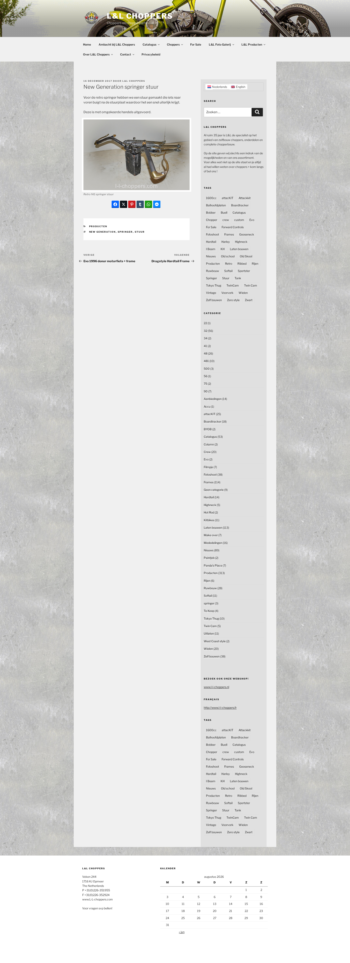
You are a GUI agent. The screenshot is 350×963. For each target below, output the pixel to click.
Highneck (241, 241)
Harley (225, 241)
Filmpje (208, 467)
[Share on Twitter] (123, 204)
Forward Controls (233, 227)
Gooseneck (246, 234)
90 (206, 391)
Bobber (211, 212)
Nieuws (211, 256)
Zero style (233, 300)
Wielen (243, 292)
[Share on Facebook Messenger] (156, 204)
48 (205, 353)
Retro (228, 263)
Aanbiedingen (213, 399)
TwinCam (232, 285)
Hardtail (211, 241)
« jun (182, 932)
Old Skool (246, 256)
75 (205, 383)
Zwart (248, 300)
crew (225, 220)
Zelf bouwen (214, 300)
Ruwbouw (212, 271)
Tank (238, 278)
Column (209, 444)
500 (207, 368)
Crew (207, 452)
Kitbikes (209, 520)
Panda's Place (213, 565)
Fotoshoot (212, 234)
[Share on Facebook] (115, 204)
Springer (125, 231)
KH (223, 249)
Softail (228, 271)
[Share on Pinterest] (132, 204)
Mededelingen (213, 542)
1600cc (211, 198)
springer (209, 603)
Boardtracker (240, 205)
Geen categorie (214, 489)
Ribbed (241, 263)
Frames (229, 234)
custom (239, 220)
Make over (211, 535)
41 (205, 346)
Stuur (140, 231)
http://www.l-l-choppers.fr (220, 707)
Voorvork (227, 292)
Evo (251, 220)
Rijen (255, 263)
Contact (125, 54)
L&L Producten (251, 44)
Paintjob (209, 557)
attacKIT (227, 198)
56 (205, 376)
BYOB (208, 429)
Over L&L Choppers (96, 54)
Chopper (211, 220)
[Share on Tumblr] (140, 204)
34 (205, 338)
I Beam (210, 249)
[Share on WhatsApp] (148, 204)
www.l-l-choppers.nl (216, 687)
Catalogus (149, 44)
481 (206, 361)
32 (205, 330)
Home (87, 44)
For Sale (195, 44)
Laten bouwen (239, 249)
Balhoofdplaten (216, 205)
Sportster (244, 271)
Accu (207, 406)
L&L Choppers (140, 16)
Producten (98, 226)
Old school (228, 256)
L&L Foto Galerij (220, 44)
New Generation (102, 231)
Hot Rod (209, 512)
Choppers (173, 44)
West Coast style (215, 641)
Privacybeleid (151, 54)
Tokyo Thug (213, 285)
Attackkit (245, 198)
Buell (224, 212)
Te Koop (209, 611)
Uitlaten (209, 633)
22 (205, 323)
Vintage (211, 292)
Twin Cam (250, 285)
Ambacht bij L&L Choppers (117, 44)
